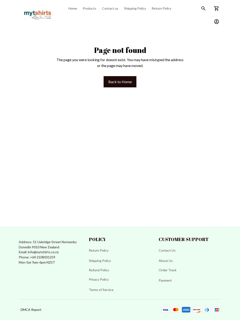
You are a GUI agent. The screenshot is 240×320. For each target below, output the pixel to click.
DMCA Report (31, 310)
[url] (43, 252)
